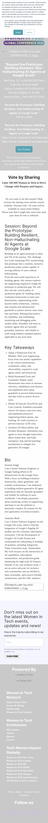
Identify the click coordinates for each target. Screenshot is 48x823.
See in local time (27, 84)
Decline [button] (29, 32)
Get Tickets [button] (24, 149)
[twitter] (36, 808)
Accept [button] (18, 32)
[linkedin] (19, 808)
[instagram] (27, 808)
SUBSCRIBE (12, 656)
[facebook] (11, 808)
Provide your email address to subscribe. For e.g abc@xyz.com (22, 650)
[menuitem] (16, 702)
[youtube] (23, 813)
